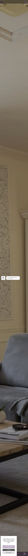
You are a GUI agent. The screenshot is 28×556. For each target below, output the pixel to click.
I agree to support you (8, 547)
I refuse (8, 550)
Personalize (9, 552)
